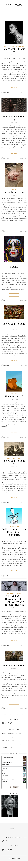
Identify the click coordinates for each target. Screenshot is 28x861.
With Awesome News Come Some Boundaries (14, 531)
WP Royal (17, 858)
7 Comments (23, 365)
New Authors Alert (6, 737)
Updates (21, 46)
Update (14, 266)
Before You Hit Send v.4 (14, 325)
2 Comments (23, 502)
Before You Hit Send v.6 (14, 50)
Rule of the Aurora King (8, 779)
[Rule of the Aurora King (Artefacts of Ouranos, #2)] (24, 780)
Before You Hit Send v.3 (14, 462)
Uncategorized (14, 526)
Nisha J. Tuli (5, 781)
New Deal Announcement (7, 744)
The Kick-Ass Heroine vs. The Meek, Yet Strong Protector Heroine (14, 600)
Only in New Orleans (14, 192)
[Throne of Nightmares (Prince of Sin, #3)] (24, 758)
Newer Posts (21, 714)
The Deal (4, 768)
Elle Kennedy (5, 770)
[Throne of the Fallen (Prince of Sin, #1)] (24, 764)
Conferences (14, 189)
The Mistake (5, 774)
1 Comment (24, 576)
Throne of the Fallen (7, 762)
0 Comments (23, 92)
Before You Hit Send (14, 665)
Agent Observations (11, 46)
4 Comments (23, 158)
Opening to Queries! (6, 733)
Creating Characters (14, 593)
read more (14, 87)
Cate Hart (14, 5)
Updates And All (14, 396)
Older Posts (6, 714)
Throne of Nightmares (7, 757)
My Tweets (4, 841)
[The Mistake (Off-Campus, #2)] (24, 775)
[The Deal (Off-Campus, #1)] (24, 769)
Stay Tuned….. (5, 747)
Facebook (14, 829)
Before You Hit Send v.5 (14, 118)
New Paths (4, 740)
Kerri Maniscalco (6, 758)
